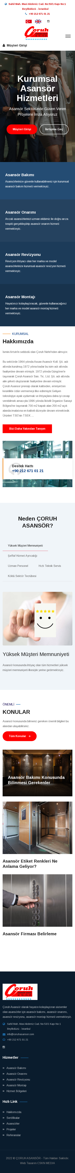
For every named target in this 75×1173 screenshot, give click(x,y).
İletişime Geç (54, 146)
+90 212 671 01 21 (28, 471)
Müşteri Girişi (17, 45)
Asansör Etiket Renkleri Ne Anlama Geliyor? (30, 864)
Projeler (11, 1129)
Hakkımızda (13, 1112)
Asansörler (13, 1123)
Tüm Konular (18, 736)
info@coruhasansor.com (20, 1034)
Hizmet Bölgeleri (16, 1091)
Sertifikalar (13, 1117)
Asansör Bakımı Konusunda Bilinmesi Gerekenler (36, 780)
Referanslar (13, 1135)
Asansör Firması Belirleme (30, 933)
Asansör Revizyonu (18, 1079)
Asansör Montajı (16, 1085)
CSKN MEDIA (46, 1163)
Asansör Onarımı (16, 1073)
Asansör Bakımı (16, 1068)
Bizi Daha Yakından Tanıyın (27, 428)
